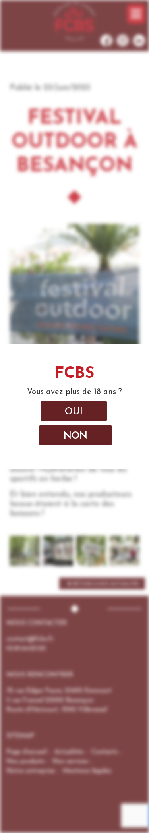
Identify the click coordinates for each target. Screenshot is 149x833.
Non (75, 436)
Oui (74, 412)
